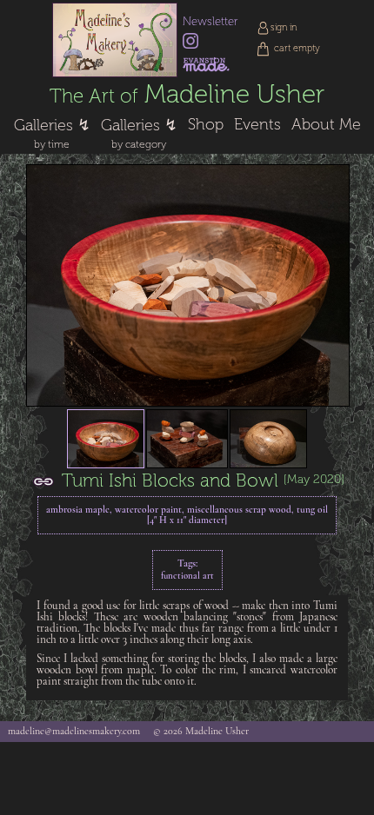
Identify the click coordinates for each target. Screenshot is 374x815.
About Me (326, 124)
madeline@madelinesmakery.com (74, 731)
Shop (206, 124)
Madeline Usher (187, 94)
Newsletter (210, 21)
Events (257, 124)
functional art (187, 576)
